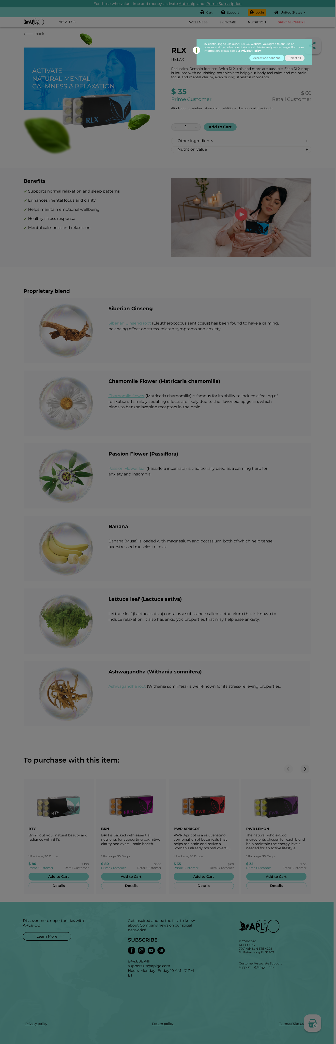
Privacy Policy (251, 50)
